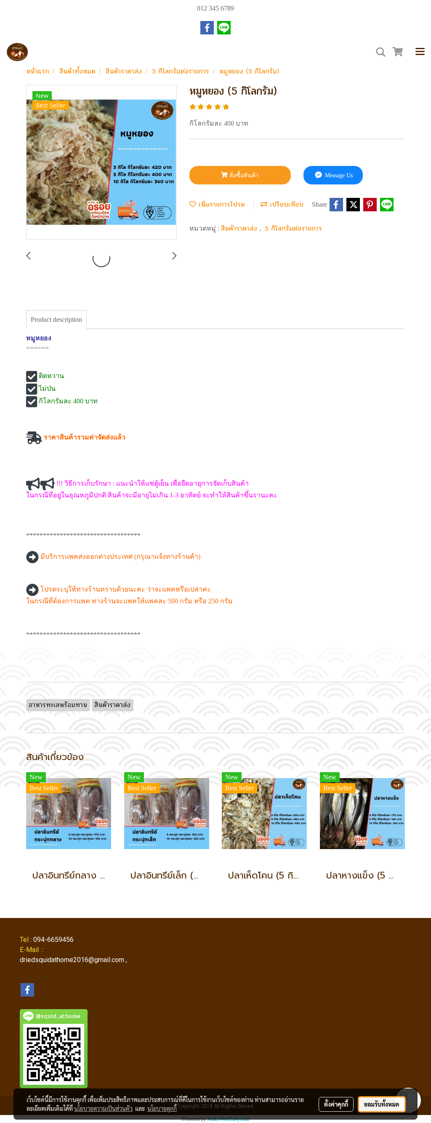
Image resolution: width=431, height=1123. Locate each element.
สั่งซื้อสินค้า (243, 175)
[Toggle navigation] (420, 52)
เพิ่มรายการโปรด (220, 204)
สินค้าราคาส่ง (240, 228)
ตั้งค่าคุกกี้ (336, 1104)
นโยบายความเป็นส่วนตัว (103, 1108)
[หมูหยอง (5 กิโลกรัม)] (101, 162)
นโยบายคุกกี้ (162, 1108)
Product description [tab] (56, 319)
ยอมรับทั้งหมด (381, 1104)
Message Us (338, 175)
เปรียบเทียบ (285, 204)
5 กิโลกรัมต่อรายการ (293, 228)
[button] (378, 52)
